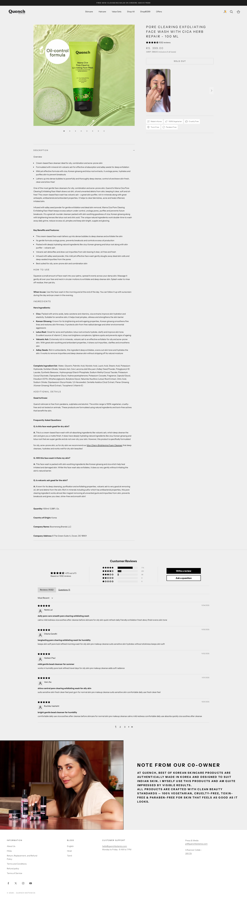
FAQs (9, 851)
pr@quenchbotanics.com (196, 843)
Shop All (131, 11)
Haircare (102, 11)
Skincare (89, 11)
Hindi (69, 851)
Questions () (64, 589)
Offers (159, 11)
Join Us (188, 853)
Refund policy (13, 868)
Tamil (69, 855)
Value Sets (116, 11)
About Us (11, 846)
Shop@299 (145, 11)
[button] (152, 42)
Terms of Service (14, 873)
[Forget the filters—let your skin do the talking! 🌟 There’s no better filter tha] (180, 90)
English (70, 846)
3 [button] (124, 727)
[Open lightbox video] (158, 90)
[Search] (232, 11)
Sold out (180, 61)
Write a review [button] (183, 570)
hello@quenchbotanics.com (114, 846)
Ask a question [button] (184, 578)
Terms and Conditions (17, 864)
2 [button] (120, 727)
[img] (44, 605)
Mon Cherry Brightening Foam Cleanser (104, 445)
